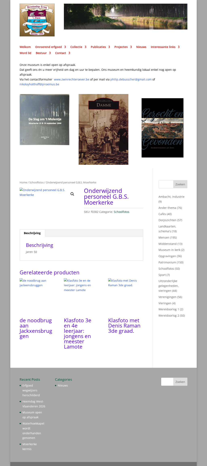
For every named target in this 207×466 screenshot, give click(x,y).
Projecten (121, 47)
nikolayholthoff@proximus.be (39, 84)
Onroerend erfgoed (48, 47)
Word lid (25, 53)
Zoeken (180, 184)
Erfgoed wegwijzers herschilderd (31, 390)
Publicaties (98, 47)
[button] (72, 194)
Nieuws (141, 47)
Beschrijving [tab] (32, 233)
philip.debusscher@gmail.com (132, 79)
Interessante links (163, 47)
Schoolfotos (36, 182)
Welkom (25, 47)
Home (23, 182)
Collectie (76, 47)
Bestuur (41, 53)
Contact (60, 53)
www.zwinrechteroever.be (80, 79)
